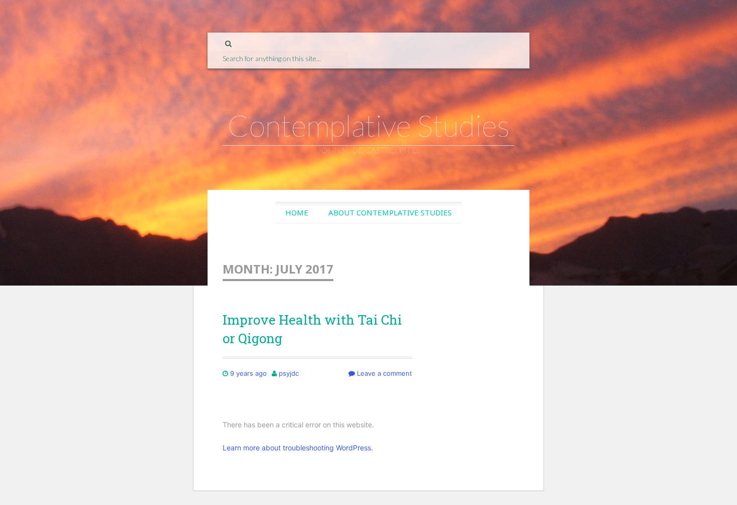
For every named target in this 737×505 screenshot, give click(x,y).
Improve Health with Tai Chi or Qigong (312, 328)
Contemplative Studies (369, 125)
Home (296, 212)
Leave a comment (383, 373)
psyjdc (289, 373)
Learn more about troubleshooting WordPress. (298, 447)
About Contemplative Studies (390, 212)
